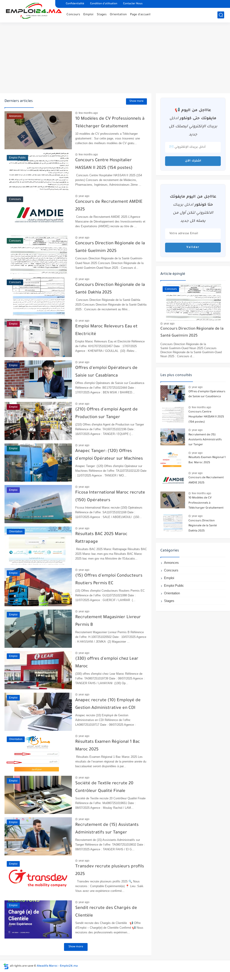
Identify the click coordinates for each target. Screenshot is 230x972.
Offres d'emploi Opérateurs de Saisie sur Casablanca (206, 394)
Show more (136, 101)
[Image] (172, 393)
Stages (101, 14)
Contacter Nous (133, 3)
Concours (73, 14)
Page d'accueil (140, 14)
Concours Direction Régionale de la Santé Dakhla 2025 (202, 526)
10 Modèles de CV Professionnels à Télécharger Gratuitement (205, 503)
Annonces (171, 562)
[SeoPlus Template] (6, 966)
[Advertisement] (115, 58)
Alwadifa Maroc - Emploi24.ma (57, 966)
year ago (84, 196)
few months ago (88, 113)
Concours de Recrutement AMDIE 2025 (206, 480)
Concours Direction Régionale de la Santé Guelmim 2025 (191, 332)
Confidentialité (75, 3)
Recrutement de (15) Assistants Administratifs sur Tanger (205, 440)
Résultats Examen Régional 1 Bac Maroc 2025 (207, 460)
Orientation (118, 14)
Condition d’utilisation (103, 3)
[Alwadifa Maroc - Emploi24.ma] (34, 11)
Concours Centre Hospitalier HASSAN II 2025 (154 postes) (206, 417)
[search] (220, 14)
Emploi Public (174, 585)
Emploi (88, 14)
